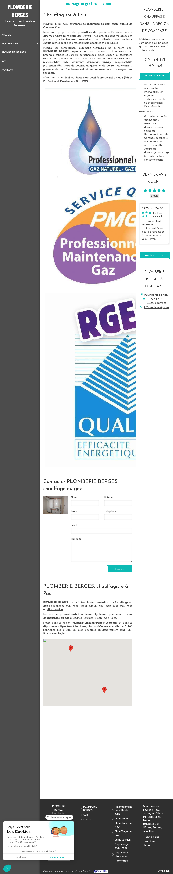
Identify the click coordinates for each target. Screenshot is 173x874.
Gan (106, 617)
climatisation (55, 609)
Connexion (164, 870)
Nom (74, 497)
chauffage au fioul (92, 605)
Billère (99, 617)
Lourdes (88, 617)
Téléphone (110, 511)
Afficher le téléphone (156, 307)
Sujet (74, 525)
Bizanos (77, 617)
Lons (113, 617)
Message (76, 538)
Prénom (108, 497)
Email (74, 511)
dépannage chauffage (64, 605)
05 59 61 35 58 (155, 62)
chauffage (126, 605)
